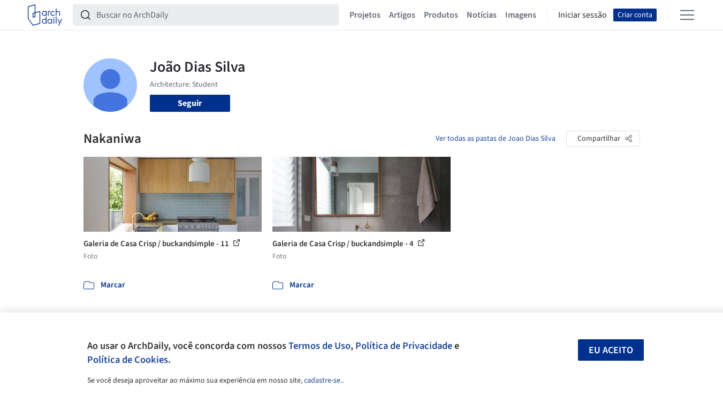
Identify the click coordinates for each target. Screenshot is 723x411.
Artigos (402, 15)
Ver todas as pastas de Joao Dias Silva (495, 138)
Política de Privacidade (403, 346)
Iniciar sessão (582, 15)
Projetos (364, 15)
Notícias (482, 15)
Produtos (441, 15)
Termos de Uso (319, 346)
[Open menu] (687, 15)
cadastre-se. (323, 380)
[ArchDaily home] (45, 15)
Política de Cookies (127, 360)
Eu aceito (611, 350)
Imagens (520, 15)
